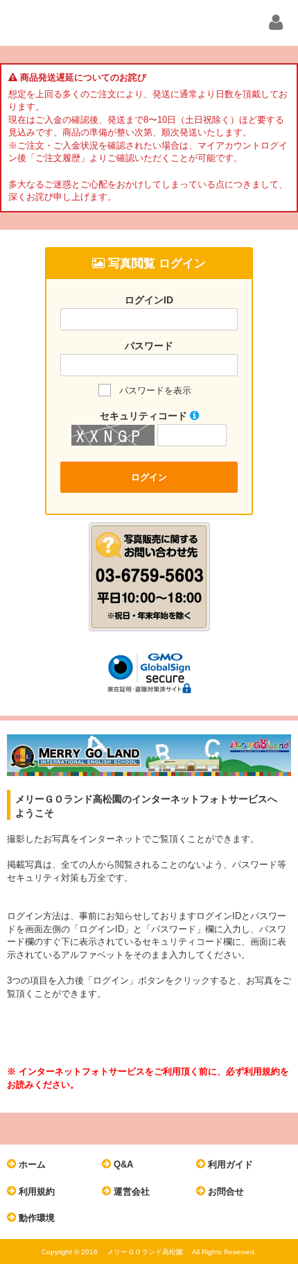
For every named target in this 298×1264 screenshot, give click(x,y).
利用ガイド (229, 1164)
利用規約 (35, 1191)
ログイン (149, 477)
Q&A (122, 1164)
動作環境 (35, 1218)
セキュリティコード (145, 415)
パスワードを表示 (155, 390)
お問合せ (224, 1191)
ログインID (149, 299)
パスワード (149, 345)
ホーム (31, 1164)
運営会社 (130, 1191)
